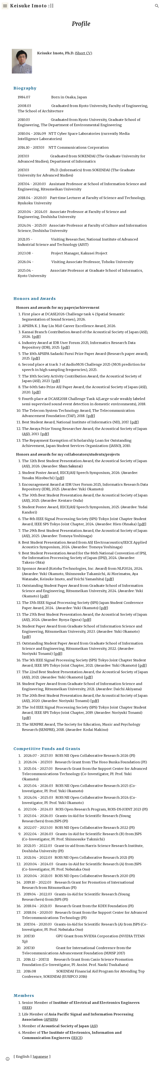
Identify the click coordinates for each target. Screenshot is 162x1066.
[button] (5, 6)
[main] (81, 24)
